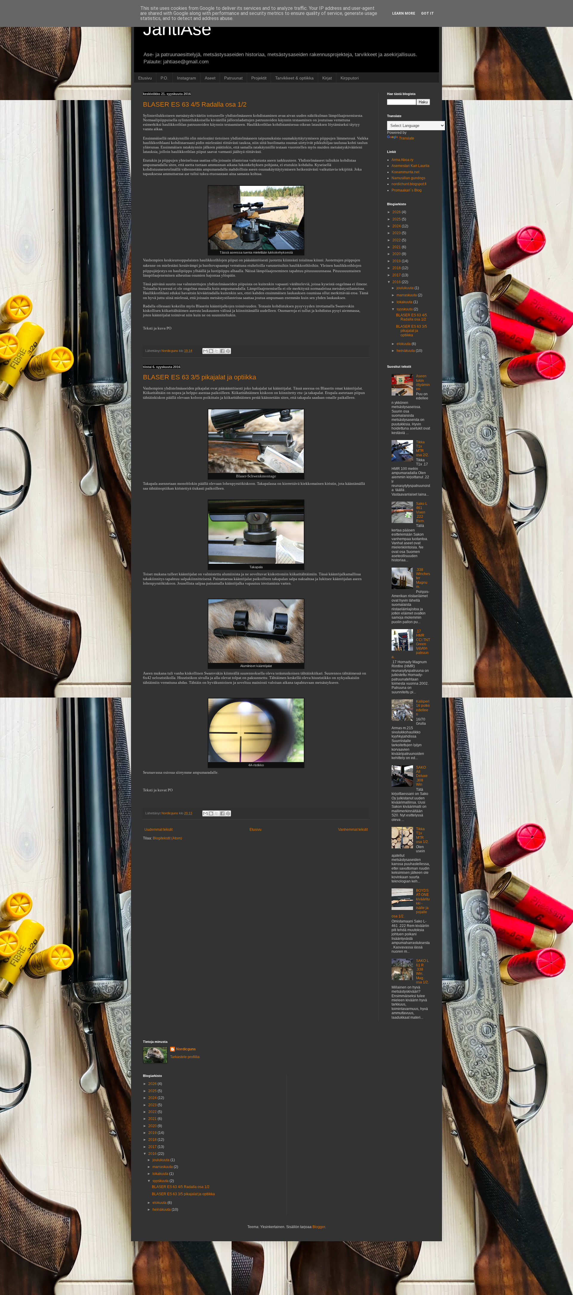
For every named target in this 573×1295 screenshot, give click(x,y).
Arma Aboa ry (402, 160)
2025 (397, 219)
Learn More (403, 13)
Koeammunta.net (405, 172)
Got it (427, 13)
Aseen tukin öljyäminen (423, 382)
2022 (397, 240)
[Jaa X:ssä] (217, 351)
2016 (397, 282)
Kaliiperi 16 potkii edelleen (423, 707)
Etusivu (145, 78)
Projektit (259, 78)
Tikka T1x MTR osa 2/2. (422, 448)
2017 (397, 275)
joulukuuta (406, 288)
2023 (397, 233)
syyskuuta (405, 309)
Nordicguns (186, 1049)
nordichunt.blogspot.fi (409, 184)
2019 (397, 261)
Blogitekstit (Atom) (167, 838)
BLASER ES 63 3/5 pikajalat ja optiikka (199, 377)
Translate (406, 138)
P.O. (164, 78)
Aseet (210, 78)
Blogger (318, 1227)
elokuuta (404, 344)
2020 (397, 254)
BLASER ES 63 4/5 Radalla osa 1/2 (195, 104)
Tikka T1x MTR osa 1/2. (422, 835)
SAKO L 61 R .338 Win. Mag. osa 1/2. (422, 971)
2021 (397, 247)
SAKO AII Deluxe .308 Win (422, 776)
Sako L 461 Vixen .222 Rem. (421, 512)
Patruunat (233, 78)
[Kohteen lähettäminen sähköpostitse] (205, 351)
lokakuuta (405, 302)
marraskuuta (407, 295)
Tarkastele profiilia (185, 1057)
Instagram (186, 78)
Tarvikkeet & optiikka (294, 78)
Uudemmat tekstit (158, 829)
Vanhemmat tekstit (353, 829)
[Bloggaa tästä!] (211, 351)
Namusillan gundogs (408, 178)
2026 (397, 212)
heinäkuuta (406, 351)
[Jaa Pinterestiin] (228, 351)
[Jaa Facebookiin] (222, 351)
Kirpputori (350, 78)
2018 (397, 268)
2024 (397, 226)
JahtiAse (177, 29)
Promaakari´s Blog (407, 190)
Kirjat (327, 78)
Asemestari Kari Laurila (410, 166)
